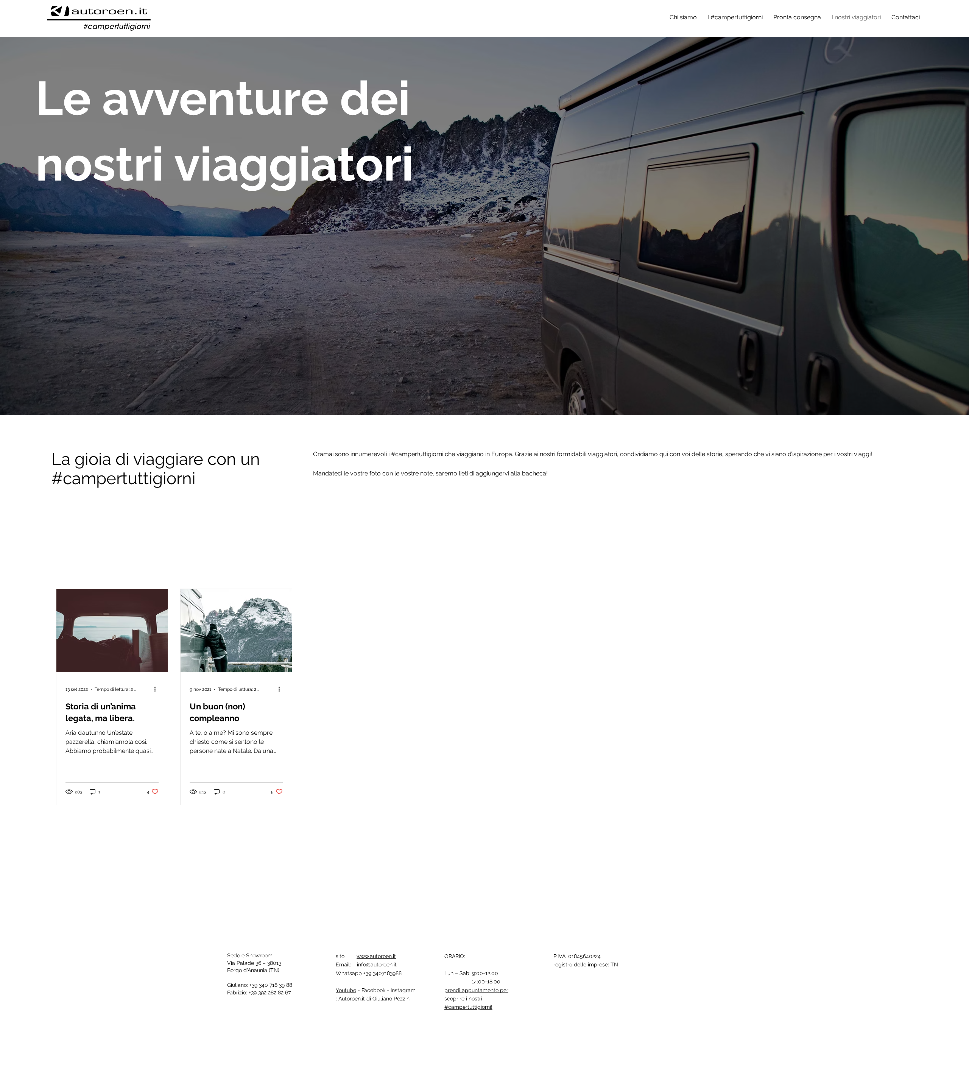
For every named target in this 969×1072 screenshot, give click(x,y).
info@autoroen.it (377, 964)
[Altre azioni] (157, 689)
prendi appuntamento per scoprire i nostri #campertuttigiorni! (476, 998)
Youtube (346, 990)
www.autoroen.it (376, 956)
